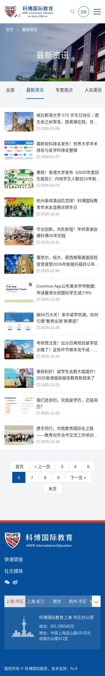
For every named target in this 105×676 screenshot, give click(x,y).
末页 (52, 488)
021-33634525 (62, 626)
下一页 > (78, 477)
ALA (74, 668)
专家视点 (64, 89)
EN (84, 12)
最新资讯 (35, 89)
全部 (10, 89)
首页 (9, 29)
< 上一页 (42, 466)
